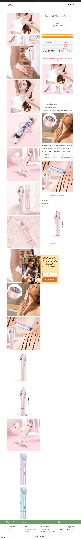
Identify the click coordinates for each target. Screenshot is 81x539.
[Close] (57, 256)
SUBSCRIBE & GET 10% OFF (50, 280)
